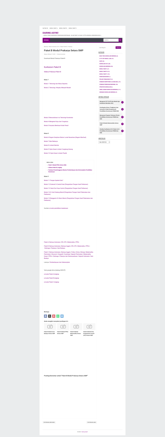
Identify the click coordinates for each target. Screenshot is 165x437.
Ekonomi (54, 254)
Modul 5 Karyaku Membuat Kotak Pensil (56, 125)
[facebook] (45, 316)
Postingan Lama (91, 422)
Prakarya (53, 248)
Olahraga (47, 248)
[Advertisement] (51, 12)
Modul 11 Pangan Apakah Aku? (53, 180)
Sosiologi (67, 254)
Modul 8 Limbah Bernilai (51, 145)
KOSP (101, 61)
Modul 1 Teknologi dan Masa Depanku (55, 83)
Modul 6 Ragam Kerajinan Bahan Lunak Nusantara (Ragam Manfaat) (65, 137)
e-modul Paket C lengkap (51, 282)
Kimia (78, 252)
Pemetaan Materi (104, 76)
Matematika (71, 242)
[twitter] (49, 316)
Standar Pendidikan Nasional (108, 84)
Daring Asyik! (50, 33)
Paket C (46, 252)
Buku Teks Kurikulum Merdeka (108, 56)
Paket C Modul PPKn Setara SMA (57, 165)
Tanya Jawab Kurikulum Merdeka (110, 89)
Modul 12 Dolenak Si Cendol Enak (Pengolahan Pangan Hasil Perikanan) (66, 184)
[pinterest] (53, 316)
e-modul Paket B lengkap (51, 278)
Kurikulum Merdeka (106, 66)
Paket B (46, 246)
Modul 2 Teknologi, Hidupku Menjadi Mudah (57, 87)
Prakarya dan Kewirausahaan (69, 256)
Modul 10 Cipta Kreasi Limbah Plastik (55, 153)
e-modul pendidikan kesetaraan (58, 208)
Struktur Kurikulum (105, 87)
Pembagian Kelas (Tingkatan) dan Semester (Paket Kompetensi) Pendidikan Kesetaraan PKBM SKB (109, 109)
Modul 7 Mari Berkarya (51, 141)
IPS (65, 242)
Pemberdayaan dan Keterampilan (60, 262)
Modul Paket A (54, 28)
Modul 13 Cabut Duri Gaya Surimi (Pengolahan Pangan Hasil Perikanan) (66, 188)
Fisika (73, 252)
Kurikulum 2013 (104, 63)
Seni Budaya (61, 248)
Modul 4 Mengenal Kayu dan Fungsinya (56, 121)
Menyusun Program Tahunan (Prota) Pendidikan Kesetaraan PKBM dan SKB (110, 117)
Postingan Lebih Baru (49, 422)
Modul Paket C (73, 28)
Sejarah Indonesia (84, 256)
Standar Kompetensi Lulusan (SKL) (109, 81)
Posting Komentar (61, 54)
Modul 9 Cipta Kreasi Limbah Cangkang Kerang (58, 149)
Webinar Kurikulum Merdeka (108, 92)
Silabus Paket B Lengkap (55, 167)
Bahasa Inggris (65, 246)
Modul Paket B (63, 28)
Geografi (60, 254)
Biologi (83, 252)
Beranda (46, 40)
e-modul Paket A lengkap (51, 274)
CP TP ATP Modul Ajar (106, 58)
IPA (62, 242)
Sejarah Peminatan (76, 254)
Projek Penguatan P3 (106, 79)
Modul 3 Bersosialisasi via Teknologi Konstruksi (58, 117)
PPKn (77, 242)
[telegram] (62, 316)
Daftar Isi (45, 28)
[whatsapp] (57, 316)
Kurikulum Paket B (52, 67)
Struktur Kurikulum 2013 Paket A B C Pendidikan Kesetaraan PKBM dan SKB (110, 130)
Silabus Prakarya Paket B (52, 72)
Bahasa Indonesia (54, 242)
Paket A (46, 242)
